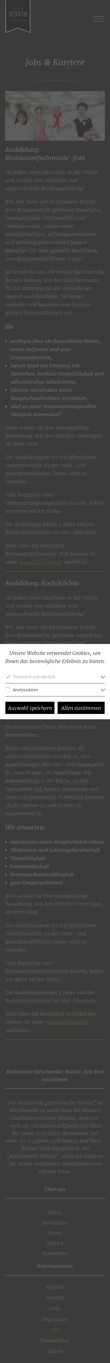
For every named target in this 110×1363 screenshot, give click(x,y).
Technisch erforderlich (34, 676)
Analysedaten (25, 689)
